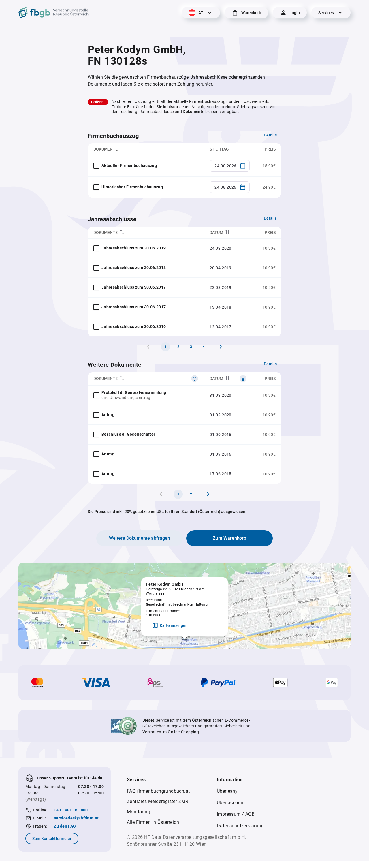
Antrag (107, 414)
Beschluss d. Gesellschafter (128, 434)
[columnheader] (146, 232)
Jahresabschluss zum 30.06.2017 (133, 287)
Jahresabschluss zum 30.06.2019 (133, 248)
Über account (231, 802)
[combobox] (230, 166)
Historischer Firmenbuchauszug (132, 187)
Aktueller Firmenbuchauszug (129, 165)
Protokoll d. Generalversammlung (133, 392)
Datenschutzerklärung (240, 825)
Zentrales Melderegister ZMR (158, 801)
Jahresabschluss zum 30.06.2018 (133, 267)
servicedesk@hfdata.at (76, 818)
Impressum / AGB (236, 814)
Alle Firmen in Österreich (153, 822)
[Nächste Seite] (221, 347)
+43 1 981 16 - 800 (71, 810)
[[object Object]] (194, 378)
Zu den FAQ (65, 826)
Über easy (227, 791)
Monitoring (138, 812)
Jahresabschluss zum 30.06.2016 (133, 326)
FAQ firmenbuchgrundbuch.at (158, 791)
